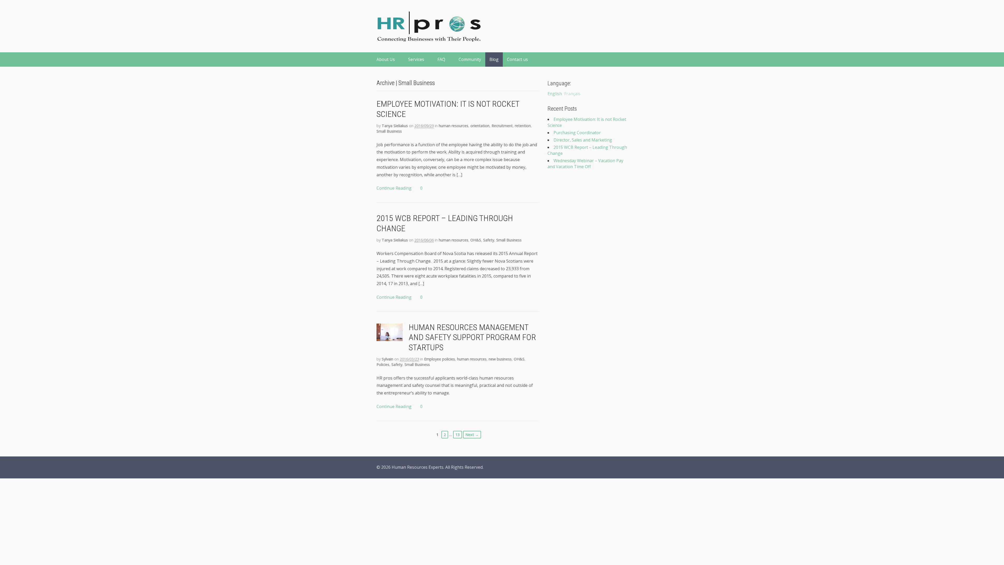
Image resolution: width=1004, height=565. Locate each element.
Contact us (517, 59)
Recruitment (502, 125)
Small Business (389, 131)
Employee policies (439, 359)
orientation (479, 125)
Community (470, 59)
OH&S (475, 240)
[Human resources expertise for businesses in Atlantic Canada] (428, 39)
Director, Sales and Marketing (583, 140)
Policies (382, 364)
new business (500, 359)
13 (457, 434)
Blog (494, 59)
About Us (385, 59)
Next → (472, 434)
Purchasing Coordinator (577, 132)
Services (416, 59)
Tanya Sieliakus (395, 125)
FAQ (441, 59)
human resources (453, 125)
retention (523, 125)
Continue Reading (394, 188)
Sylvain (387, 359)
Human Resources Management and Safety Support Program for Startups (472, 337)
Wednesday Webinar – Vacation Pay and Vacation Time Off (585, 164)
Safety (488, 240)
